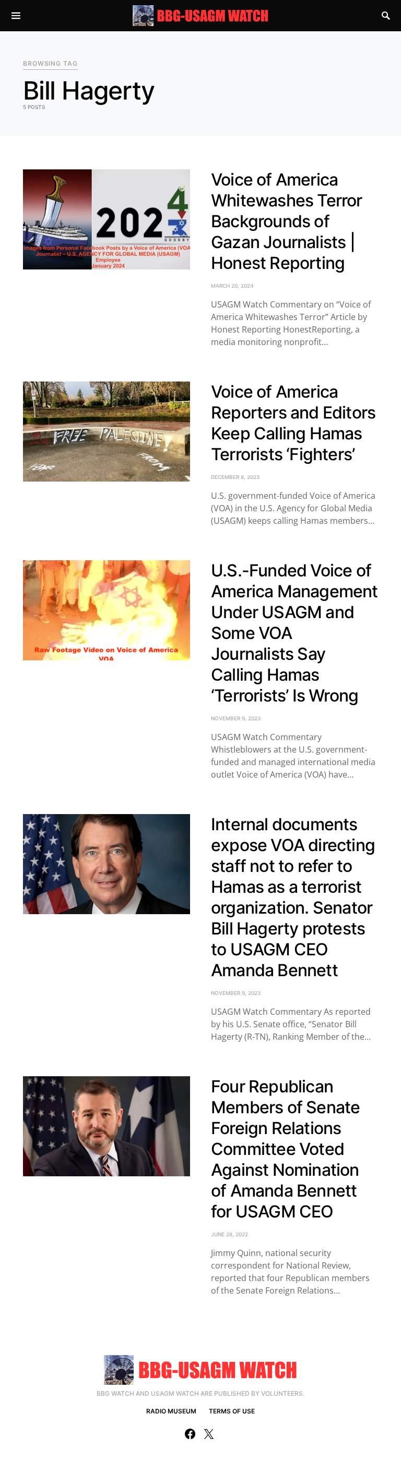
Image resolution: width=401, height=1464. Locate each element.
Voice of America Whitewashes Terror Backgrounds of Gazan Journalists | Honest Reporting (286, 221)
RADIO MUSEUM (171, 1411)
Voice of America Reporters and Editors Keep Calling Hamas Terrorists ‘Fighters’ (293, 423)
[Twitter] (209, 1434)
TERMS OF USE (232, 1411)
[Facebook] (190, 1434)
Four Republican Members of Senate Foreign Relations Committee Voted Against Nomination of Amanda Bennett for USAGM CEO (285, 1149)
